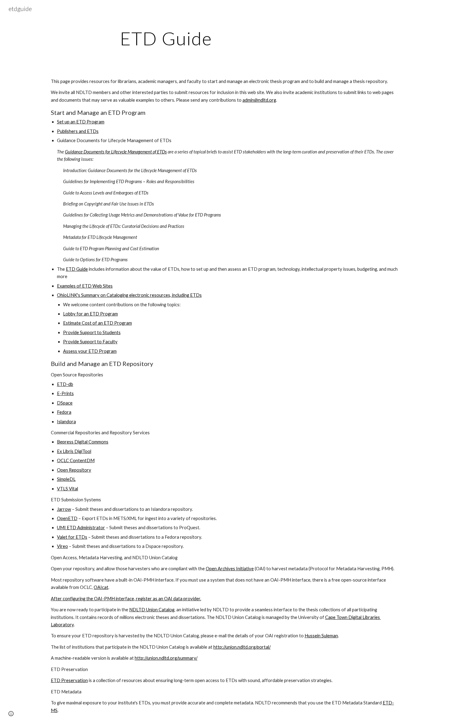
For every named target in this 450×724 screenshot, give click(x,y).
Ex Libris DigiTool (74, 451)
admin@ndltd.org (259, 100)
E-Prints (65, 393)
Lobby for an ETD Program (90, 313)
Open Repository (74, 470)
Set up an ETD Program (80, 121)
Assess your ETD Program (90, 351)
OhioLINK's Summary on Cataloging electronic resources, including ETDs (129, 295)
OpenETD (67, 518)
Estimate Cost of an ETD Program (97, 323)
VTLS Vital (67, 488)
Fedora (64, 412)
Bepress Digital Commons (82, 441)
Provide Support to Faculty (90, 341)
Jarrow (64, 509)
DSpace (65, 402)
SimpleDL (66, 479)
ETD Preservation (69, 680)
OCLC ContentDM (76, 460)
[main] (166, 38)
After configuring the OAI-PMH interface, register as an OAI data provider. (126, 598)
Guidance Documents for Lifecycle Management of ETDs (116, 151)
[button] (11, 713)
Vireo (62, 546)
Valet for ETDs (72, 537)
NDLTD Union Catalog (151, 609)
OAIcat (101, 587)
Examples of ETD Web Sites (85, 285)
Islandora (66, 421)
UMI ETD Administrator (81, 527)
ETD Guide (77, 269)
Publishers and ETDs (78, 131)
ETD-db (65, 384)
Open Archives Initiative (230, 568)
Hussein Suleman (321, 635)
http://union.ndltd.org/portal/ (242, 647)
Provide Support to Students (92, 332)
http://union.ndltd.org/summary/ (166, 658)
